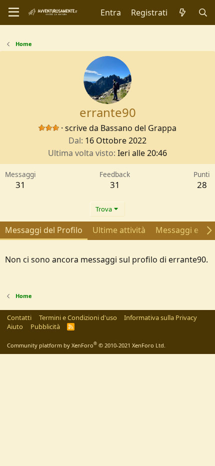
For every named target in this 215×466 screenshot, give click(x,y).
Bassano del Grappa (138, 128)
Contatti (19, 317)
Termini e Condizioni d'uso (78, 317)
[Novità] (182, 12)
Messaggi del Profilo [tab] (43, 230)
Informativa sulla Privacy (160, 317)
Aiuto (15, 326)
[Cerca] (202, 12)
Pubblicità (45, 326)
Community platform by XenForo (86, 345)
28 (202, 184)
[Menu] (14, 12)
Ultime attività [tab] (119, 230)
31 (21, 184)
